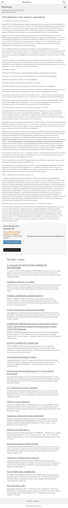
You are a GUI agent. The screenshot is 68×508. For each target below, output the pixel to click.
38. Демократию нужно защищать (22, 387)
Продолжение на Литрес (12, 250)
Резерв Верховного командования (22, 443)
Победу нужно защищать (18, 401)
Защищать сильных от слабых (20, 281)
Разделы (36, 501)
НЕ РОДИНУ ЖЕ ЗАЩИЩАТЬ (21, 471)
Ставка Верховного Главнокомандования (26, 309)
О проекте (30, 501)
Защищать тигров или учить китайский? (25, 415)
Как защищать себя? (16, 485)
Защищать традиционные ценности (23, 457)
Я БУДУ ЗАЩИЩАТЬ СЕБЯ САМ (22, 343)
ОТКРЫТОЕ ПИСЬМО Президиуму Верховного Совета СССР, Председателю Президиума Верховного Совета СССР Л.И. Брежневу (32, 326)
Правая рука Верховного (18, 429)
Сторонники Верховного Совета (21, 357)
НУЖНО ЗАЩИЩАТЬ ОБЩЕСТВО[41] (25, 295)
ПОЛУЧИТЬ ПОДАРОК (12, 242)
